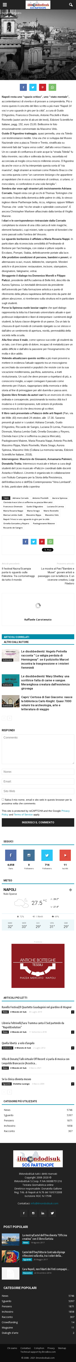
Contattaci (26, 1348)
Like (11, 851)
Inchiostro (7, 64)
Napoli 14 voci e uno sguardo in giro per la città (26, 519)
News (5, 1012)
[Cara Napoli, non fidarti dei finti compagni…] (10, 1273)
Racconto (9, 1131)
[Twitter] (52, 1213)
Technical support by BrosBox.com (38, 1351)
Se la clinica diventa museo (16, 1079)
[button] (71, 5)
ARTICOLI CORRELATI (16, 637)
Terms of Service (23, 814)
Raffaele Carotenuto (38, 619)
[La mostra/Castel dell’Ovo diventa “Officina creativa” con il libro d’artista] (10, 1239)
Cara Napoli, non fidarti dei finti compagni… (45, 1269)
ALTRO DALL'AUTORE (16, 642)
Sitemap (62, 1348)
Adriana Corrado (21, 498)
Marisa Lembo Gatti (12, 515)
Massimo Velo (52, 515)
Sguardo (7, 1084)
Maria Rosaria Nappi (13, 510)
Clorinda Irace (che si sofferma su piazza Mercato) (27, 502)
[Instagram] (33, 1213)
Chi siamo (12, 1348)
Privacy (51, 1348)
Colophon (39, 1348)
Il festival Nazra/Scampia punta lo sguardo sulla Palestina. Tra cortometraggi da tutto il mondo (18, 574)
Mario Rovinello (51, 510)
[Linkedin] (42, 1213)
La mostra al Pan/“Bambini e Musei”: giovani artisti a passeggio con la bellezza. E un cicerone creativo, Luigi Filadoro (56, 576)
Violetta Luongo (21, 1083)
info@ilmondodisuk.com (44, 1203)
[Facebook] (23, 1213)
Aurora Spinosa (59, 498)
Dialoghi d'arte (10, 1332)
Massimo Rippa (33, 515)
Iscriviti (65, 851)
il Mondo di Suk (18, 1011)
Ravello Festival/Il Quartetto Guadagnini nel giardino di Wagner (37, 1007)
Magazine (7, 1327)
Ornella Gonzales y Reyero (16, 523)
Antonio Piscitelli (40, 498)
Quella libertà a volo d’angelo (18, 1043)
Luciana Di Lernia (55, 506)
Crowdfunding (10, 1322)
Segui (29, 851)
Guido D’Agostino (35, 506)
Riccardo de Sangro (13, 527)
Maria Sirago (33, 510)
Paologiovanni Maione (44, 523)
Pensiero (9, 1120)
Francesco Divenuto (13, 506)
